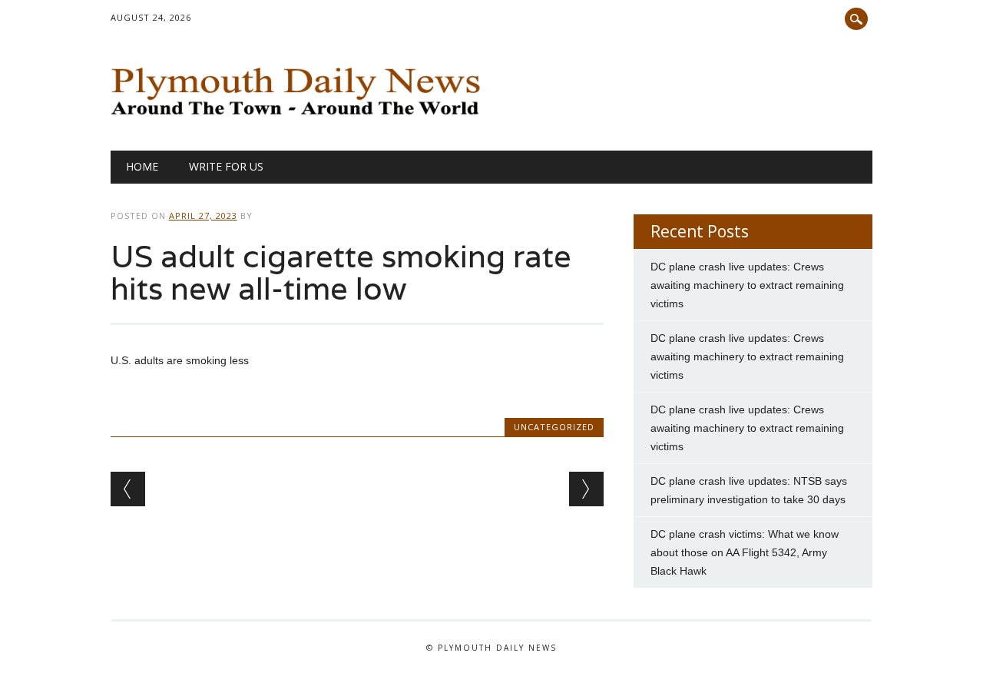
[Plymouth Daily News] (300, 119)
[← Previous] (128, 489)
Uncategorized (554, 427)
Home (142, 166)
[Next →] (586, 489)
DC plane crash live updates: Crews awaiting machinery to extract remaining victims (747, 285)
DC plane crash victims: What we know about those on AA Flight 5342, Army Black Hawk (744, 552)
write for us (226, 166)
